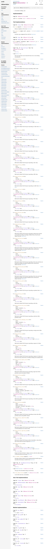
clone (16, 26)
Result (15, 42)
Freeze (19, 480)
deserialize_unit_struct (21, 305)
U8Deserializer (22, 16)
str (24, 308)
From (19, 528)
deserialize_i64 (19, 105)
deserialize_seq (19, 333)
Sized (22, 512)
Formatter (32, 41)
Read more (29, 28)
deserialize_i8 (19, 70)
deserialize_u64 (19, 164)
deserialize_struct (20, 386)
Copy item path (27, 3)
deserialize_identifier (21, 417)
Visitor (25, 63)
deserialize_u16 (19, 141)
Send (19, 487)
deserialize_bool (19, 59)
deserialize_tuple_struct (21, 359)
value (18, 1)
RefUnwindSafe (22, 482)
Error (20, 42)
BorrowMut (20, 519)
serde (14, 1)
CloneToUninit (22, 523)
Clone (19, 24)
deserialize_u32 (19, 153)
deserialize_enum (19, 402)
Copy (19, 37)
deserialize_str (19, 224)
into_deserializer (19, 472)
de (16, 1)
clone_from (17, 31)
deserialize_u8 (19, 130)
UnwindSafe (21, 502)
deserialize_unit (19, 293)
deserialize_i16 (19, 82)
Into (21, 530)
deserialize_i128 (19, 117)
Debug (19, 39)
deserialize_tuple (19, 345)
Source (14, 4)
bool (31, 456)
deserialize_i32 (19, 93)
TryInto (22, 543)
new (18, 18)
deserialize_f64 (19, 200)
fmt (16, 41)
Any (19, 510)
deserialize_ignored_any (21, 430)
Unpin (19, 495)
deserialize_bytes (19, 252)
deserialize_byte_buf (20, 266)
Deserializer (24, 48)
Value (32, 63)
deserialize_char (19, 212)
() (17, 42)
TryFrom (22, 538)
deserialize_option (20, 280)
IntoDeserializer (25, 462)
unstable (38, 31)
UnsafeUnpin (21, 500)
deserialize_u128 (19, 176)
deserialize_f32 (19, 189)
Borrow (19, 514)
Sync (19, 491)
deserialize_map (19, 375)
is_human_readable (19, 456)
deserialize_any (19, 443)
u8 (23, 18)
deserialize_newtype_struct (22, 319)
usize (19, 348)
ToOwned (20, 534)
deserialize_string (20, 238)
